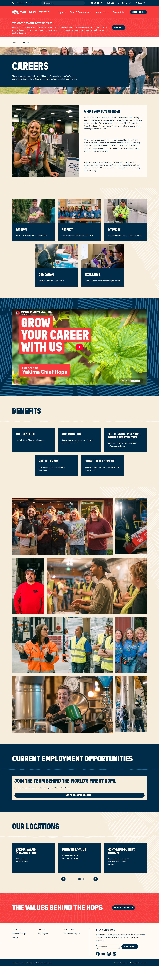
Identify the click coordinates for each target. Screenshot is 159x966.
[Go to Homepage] (31, 12)
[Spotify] (114, 954)
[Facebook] (98, 954)
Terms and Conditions (138, 963)
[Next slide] (95, 879)
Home (14, 42)
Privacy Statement (121, 963)
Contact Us (118, 12)
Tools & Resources (79, 12)
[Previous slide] (63, 879)
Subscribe (129, 947)
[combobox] (63, 3)
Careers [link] (26, 42)
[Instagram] (109, 954)
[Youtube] (103, 954)
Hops (60, 12)
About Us (100, 12)
